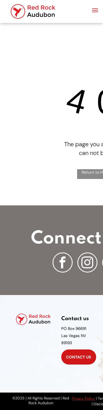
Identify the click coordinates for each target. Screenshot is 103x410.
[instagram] (87, 263)
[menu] (95, 10)
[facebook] (63, 263)
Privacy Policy (83, 398)
